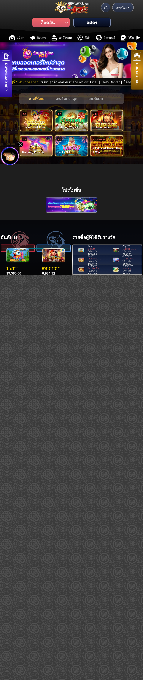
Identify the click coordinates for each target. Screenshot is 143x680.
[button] (5, 38)
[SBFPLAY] (71, 7)
